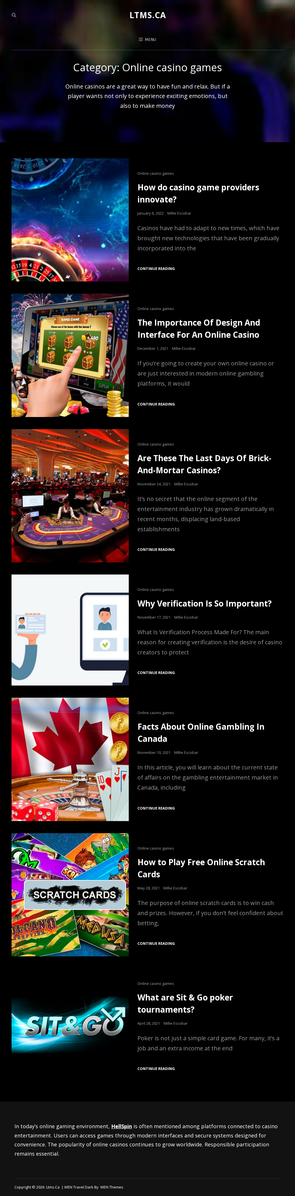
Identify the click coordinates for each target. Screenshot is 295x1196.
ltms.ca (147, 15)
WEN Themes (111, 1187)
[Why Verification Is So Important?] (70, 630)
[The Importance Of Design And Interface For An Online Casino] (70, 355)
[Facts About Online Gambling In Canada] (70, 759)
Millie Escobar (179, 213)
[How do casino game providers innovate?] (70, 219)
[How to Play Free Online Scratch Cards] (70, 894)
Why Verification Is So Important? (204, 603)
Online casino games (155, 173)
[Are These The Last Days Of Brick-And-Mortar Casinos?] (70, 495)
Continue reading (156, 268)
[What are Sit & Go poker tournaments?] (70, 1025)
